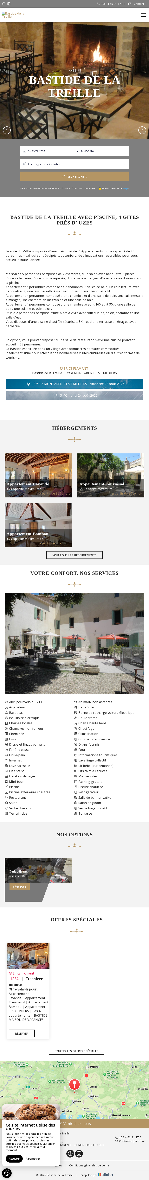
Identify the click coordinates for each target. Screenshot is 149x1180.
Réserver (19, 887)
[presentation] (7, 130)
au (78, 151)
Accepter (14, 1158)
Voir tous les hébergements (74, 555)
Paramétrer (33, 1158)
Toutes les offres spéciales (76, 1051)
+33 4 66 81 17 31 (131, 1137)
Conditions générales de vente (89, 1165)
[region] (31, 1135)
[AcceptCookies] (7, 1173)
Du (29, 151)
